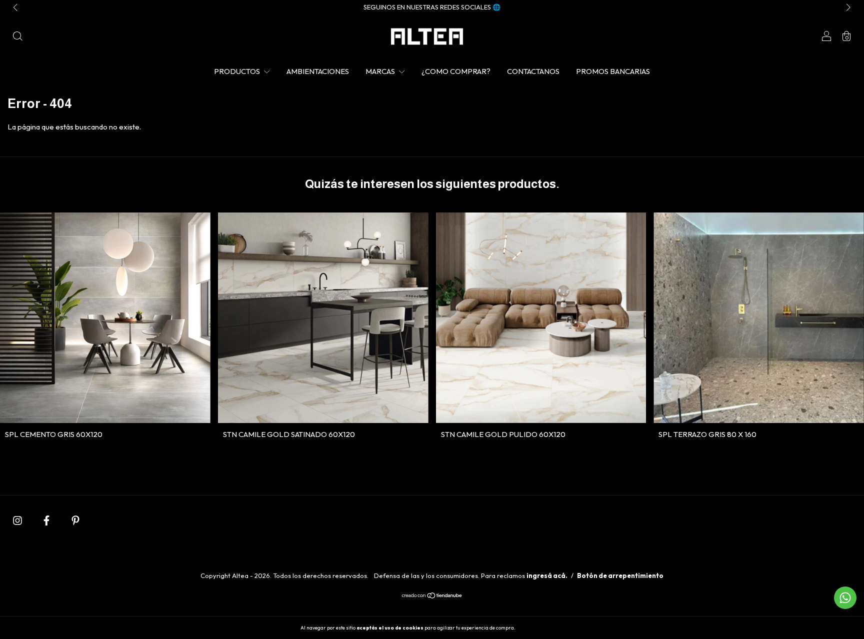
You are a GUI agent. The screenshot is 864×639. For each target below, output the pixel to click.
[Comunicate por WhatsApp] (845, 597)
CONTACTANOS (533, 71)
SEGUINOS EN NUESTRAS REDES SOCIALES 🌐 (432, 7)
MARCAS (381, 71)
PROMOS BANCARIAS (613, 71)
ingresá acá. (547, 576)
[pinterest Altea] (76, 520)
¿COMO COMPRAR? (456, 71)
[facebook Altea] (47, 520)
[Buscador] (17, 37)
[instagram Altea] (18, 520)
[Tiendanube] (432, 596)
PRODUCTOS (238, 71)
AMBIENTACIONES (317, 71)
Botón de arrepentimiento (620, 576)
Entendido (543, 627)
